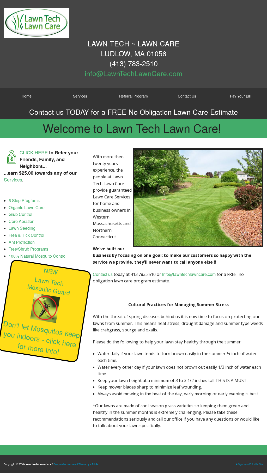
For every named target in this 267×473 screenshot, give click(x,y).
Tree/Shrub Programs (28, 249)
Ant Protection (22, 242)
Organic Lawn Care (27, 207)
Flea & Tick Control (26, 235)
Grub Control (20, 214)
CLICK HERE (34, 152)
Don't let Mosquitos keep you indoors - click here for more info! (41, 337)
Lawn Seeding (22, 228)
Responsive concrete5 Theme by (75, 464)
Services (80, 96)
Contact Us (187, 96)
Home (27, 96)
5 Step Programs (24, 200)
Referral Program (133, 96)
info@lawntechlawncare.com (189, 274)
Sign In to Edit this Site (250, 464)
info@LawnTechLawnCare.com (133, 73)
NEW (50, 271)
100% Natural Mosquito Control (37, 256)
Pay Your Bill (240, 96)
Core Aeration (21, 221)
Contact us (103, 274)
